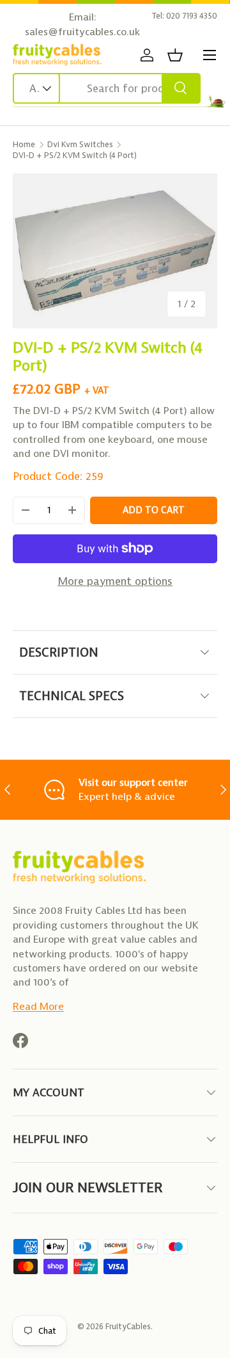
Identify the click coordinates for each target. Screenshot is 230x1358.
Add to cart (154, 510)
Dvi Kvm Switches (80, 144)
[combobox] (107, 88)
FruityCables (128, 1326)
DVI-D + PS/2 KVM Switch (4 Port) (75, 155)
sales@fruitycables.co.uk (82, 31)
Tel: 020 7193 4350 (184, 15)
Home (24, 144)
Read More (38, 1006)
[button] (175, 55)
